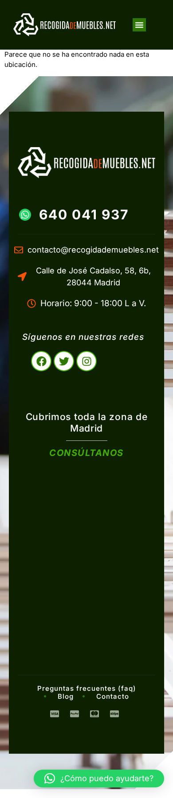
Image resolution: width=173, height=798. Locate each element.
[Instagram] (86, 361)
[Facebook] (41, 361)
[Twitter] (64, 361)
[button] (139, 24)
